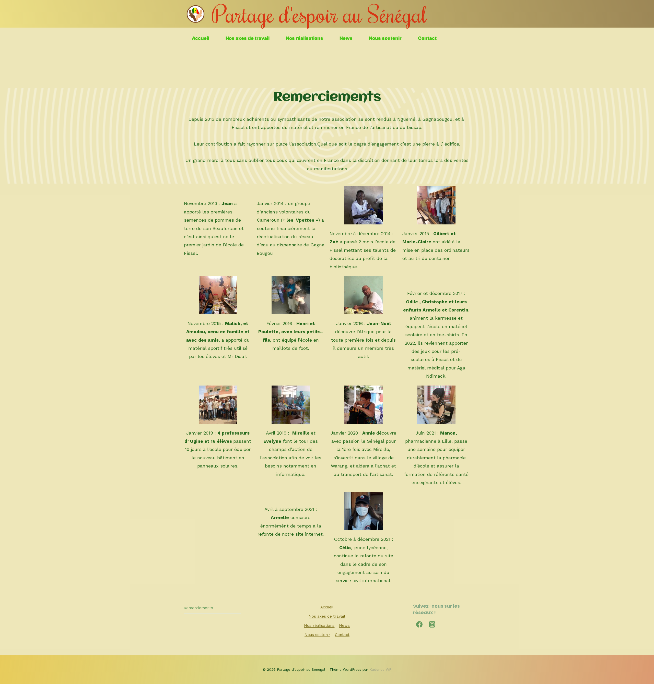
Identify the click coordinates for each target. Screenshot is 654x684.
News (346, 38)
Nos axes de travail (248, 38)
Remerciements (198, 608)
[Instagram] (432, 624)
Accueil (200, 38)
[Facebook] (419, 624)
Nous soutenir (385, 38)
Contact (427, 38)
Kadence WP (380, 669)
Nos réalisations (304, 38)
